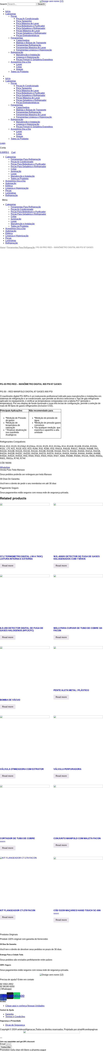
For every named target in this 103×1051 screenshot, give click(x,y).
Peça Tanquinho (24, 21)
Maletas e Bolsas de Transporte (31, 43)
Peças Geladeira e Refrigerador (31, 33)
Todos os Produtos (19, 71)
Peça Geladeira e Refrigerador (30, 28)
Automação (10, 183)
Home (2, 247)
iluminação (16, 171)
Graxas (19, 69)
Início (7, 11)
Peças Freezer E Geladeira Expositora (34, 59)
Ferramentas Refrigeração (28, 45)
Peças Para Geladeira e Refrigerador (28, 166)
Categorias (10, 14)
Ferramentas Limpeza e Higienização (34, 50)
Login (2, 143)
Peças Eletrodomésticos (27, 35)
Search (3, 4)
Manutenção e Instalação (28, 55)
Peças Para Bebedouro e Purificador (28, 164)
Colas (19, 67)
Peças (14, 16)
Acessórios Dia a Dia (21, 62)
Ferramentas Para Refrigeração (26, 159)
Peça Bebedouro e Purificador (30, 26)
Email (3, 1044)
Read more (7, 566)
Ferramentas (17, 38)
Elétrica (9, 186)
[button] (51, 200)
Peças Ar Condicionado (27, 19)
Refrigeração (17, 52)
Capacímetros (22, 40)
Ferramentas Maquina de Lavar (31, 47)
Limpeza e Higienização (27, 57)
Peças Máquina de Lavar (28, 31)
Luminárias (10, 193)
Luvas (19, 64)
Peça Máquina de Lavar (27, 23)
